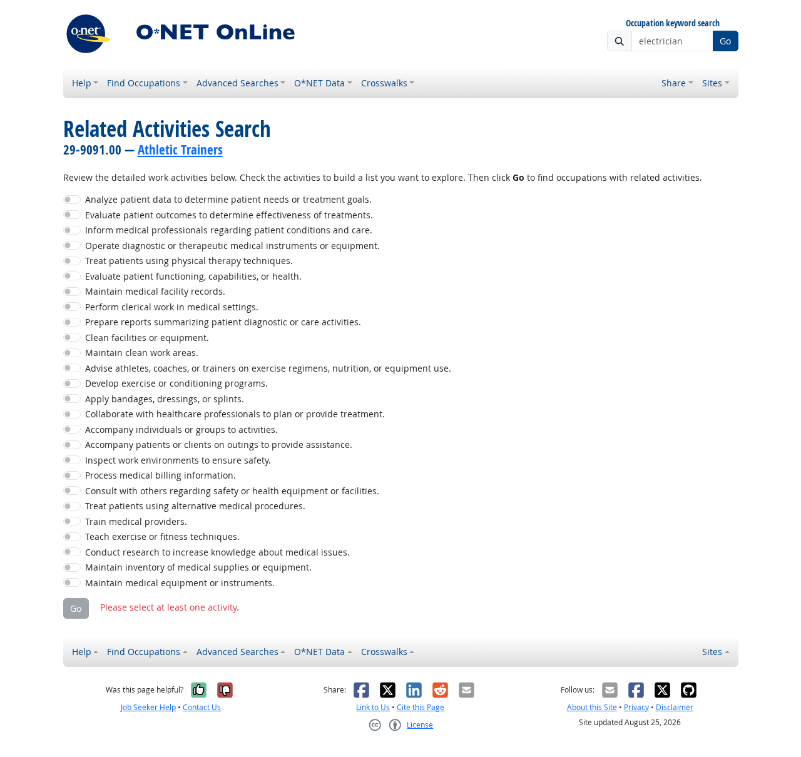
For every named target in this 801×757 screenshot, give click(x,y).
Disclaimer (674, 707)
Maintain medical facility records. (155, 291)
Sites (712, 83)
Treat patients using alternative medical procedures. (195, 506)
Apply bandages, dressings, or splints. (164, 399)
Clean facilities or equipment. (147, 337)
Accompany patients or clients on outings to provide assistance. (218, 444)
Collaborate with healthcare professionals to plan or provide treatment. (235, 414)
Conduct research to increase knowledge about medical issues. (217, 552)
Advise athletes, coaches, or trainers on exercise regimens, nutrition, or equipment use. (268, 368)
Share (673, 83)
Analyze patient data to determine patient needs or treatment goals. (228, 199)
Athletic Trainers (180, 149)
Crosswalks (384, 83)
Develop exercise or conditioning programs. (176, 383)
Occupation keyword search (673, 23)
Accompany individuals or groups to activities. (181, 429)
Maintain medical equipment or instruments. (180, 583)
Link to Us (373, 707)
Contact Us (202, 707)
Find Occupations (143, 83)
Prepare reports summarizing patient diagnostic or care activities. (223, 322)
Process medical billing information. (160, 475)
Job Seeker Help (148, 707)
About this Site (592, 707)
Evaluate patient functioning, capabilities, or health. (193, 276)
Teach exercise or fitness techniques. (162, 536)
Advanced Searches (237, 83)
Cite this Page (420, 707)
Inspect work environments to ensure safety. (178, 460)
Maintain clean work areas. (141, 352)
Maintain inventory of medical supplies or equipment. (198, 567)
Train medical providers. (136, 521)
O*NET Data (319, 83)
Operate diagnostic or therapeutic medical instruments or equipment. (232, 245)
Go (725, 41)
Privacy (636, 707)
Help (81, 83)
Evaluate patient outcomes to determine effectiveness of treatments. (229, 215)
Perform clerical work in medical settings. (171, 307)
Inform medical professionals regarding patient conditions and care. (228, 230)
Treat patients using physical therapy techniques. (189, 261)
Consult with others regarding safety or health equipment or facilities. (232, 491)
